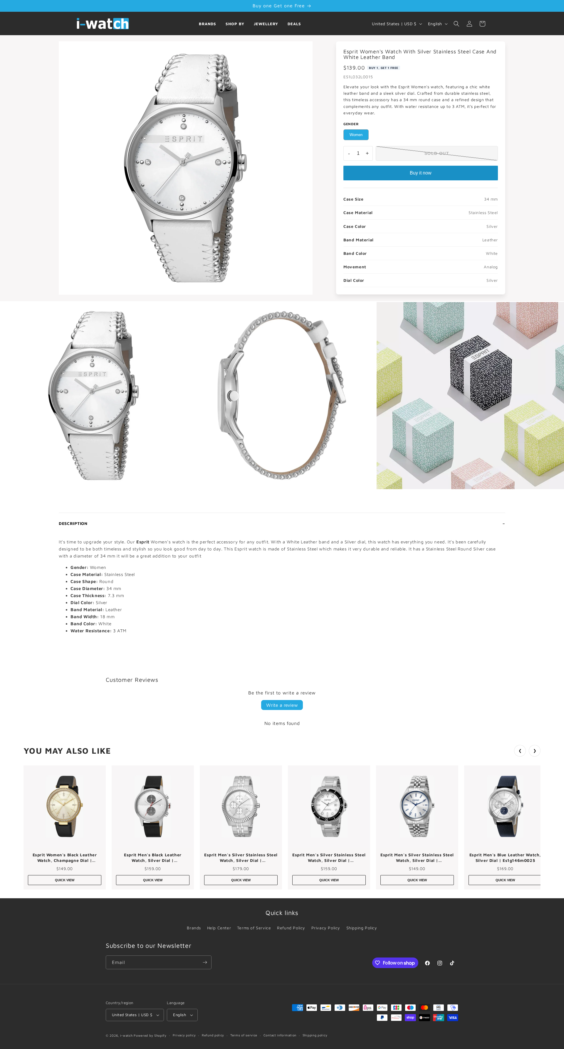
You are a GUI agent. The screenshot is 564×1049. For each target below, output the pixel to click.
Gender (351, 124)
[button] (456, 23)
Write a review (282, 705)
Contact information (279, 1035)
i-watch (126, 1035)
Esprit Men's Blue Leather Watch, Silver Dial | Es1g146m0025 (505, 857)
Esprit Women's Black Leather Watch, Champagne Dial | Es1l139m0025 (65, 857)
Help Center (219, 927)
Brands (207, 23)
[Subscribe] (204, 962)
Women (356, 135)
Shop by (235, 23)
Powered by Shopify (150, 1035)
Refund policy (213, 1035)
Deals (294, 23)
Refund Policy (291, 927)
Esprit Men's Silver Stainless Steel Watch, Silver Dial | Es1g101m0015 (329, 857)
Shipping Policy (361, 927)
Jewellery (266, 23)
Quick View (64, 880)
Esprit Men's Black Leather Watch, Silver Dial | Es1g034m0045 (153, 857)
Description (73, 523)
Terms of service (243, 1035)
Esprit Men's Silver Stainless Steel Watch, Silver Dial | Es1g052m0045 (241, 857)
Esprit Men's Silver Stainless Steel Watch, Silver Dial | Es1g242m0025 (417, 857)
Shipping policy (315, 1035)
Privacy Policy (325, 927)
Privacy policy (184, 1035)
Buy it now (421, 172)
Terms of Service (254, 927)
